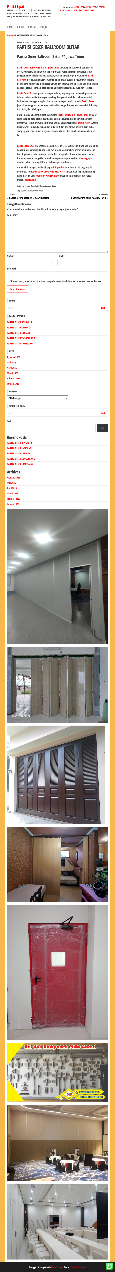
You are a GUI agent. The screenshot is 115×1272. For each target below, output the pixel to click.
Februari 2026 (13, 378)
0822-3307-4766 (57, 171)
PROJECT (44, 27)
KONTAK (32, 27)
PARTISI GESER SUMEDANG (20, 343)
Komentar (12, 215)
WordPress (56, 1267)
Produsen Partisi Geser (47, 175)
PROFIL (20, 27)
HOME (10, 27)
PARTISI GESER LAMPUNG (19, 327)
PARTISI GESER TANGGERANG (21, 338)
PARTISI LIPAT (78, 7)
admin (38, 42)
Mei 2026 (11, 362)
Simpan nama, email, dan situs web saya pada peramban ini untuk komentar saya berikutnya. (56, 281)
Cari (9, 421)
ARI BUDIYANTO (40, 171)
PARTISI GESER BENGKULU (19, 322)
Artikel (27, 186)
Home (10, 35)
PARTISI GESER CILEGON (18, 332)
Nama (10, 256)
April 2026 (12, 367)
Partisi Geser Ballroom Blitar (45, 186)
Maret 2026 (12, 373)
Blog (32, 186)
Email (61, 256)
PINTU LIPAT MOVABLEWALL (83, 10)
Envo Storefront (78, 1267)
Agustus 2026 (13, 357)
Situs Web (12, 268)
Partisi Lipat (15, 6)
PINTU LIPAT (91, 7)
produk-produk (56, 167)
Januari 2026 (13, 383)
